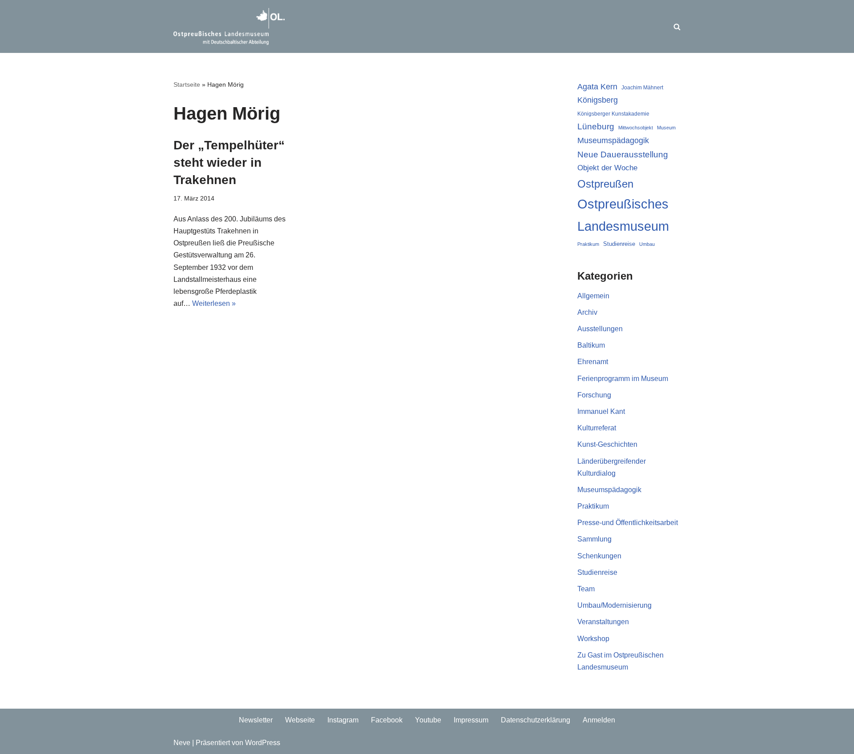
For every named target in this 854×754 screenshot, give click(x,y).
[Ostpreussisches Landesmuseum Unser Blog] (229, 26)
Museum (666, 127)
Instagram (343, 720)
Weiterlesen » (214, 303)
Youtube (428, 720)
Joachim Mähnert (642, 87)
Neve (181, 742)
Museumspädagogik (613, 140)
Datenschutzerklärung (535, 720)
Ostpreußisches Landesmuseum (623, 215)
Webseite (300, 720)
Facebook (387, 720)
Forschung (594, 395)
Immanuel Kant (601, 411)
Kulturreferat (596, 428)
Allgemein (593, 296)
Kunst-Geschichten (607, 444)
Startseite (186, 84)
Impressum (471, 720)
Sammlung (594, 539)
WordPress (262, 742)
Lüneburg (595, 126)
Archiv (587, 312)
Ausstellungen (600, 329)
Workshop (593, 638)
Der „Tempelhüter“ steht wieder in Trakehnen (229, 162)
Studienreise (619, 244)
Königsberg (597, 100)
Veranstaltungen (603, 622)
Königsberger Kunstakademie (613, 114)
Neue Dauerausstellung (622, 154)
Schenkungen (599, 556)
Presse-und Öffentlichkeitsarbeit (627, 522)
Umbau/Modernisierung (614, 605)
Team (586, 589)
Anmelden (599, 720)
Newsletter (256, 720)
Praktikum (588, 244)
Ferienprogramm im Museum (622, 378)
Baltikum (591, 345)
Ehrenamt (592, 361)
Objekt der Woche (607, 167)
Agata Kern (597, 86)
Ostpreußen (605, 184)
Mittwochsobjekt (635, 127)
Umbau (647, 244)
